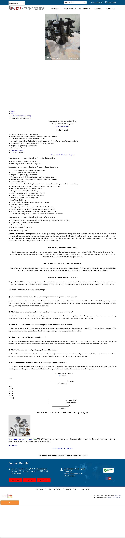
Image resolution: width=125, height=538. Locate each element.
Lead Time (14, 200)
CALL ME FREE (68, 448)
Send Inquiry (70, 155)
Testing (13, 195)
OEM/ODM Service (17, 205)
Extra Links (98, 8)
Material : (23, 441)
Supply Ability (15, 223)
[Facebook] (107, 479)
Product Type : (92, 439)
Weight (13, 175)
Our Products (84, 8)
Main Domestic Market (18, 227)
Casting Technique (17, 193)
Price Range (15, 164)
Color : (13, 441)
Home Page (55, 8)
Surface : (76, 439)
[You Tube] (109, 479)
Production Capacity (17, 198)
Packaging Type (16, 207)
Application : (35, 441)
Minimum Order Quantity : (61, 439)
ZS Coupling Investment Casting (20, 439)
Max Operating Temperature (21, 211)
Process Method (16, 202)
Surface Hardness (17, 214)
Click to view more (17, 150)
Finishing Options (17, 209)
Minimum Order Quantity (19, 161)
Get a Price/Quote (62, 126)
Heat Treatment (16, 189)
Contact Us (110, 8)
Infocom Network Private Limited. (114, 497)
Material (13, 179)
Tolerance (14, 186)
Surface (13, 170)
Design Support (16, 191)
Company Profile (69, 8)
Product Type (15, 172)
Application (14, 184)
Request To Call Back (58, 155)
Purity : (46, 441)
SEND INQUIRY (57, 448)
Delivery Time (15, 225)
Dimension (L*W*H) (17, 177)
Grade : (109, 439)
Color (12, 182)
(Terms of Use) (117, 495)
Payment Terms (16, 220)
